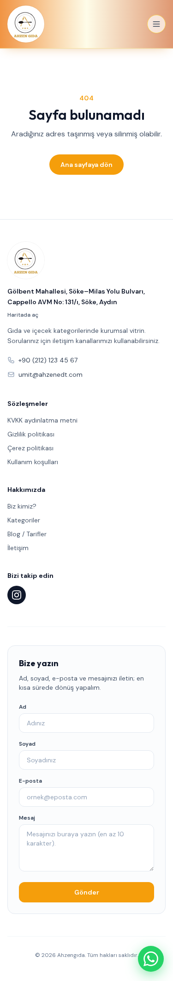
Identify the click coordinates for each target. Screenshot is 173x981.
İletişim (18, 548)
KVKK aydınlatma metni (42, 420)
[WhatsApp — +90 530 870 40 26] (151, 959)
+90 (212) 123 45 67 (48, 360)
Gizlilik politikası (30, 434)
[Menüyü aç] (156, 24)
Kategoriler (23, 520)
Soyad (27, 744)
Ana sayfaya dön (86, 164)
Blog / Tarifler (27, 534)
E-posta (30, 781)
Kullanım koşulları (32, 462)
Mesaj (27, 818)
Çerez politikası (30, 448)
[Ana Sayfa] (25, 24)
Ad (22, 707)
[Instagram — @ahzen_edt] (16, 595)
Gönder (86, 892)
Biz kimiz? (21, 506)
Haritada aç (22, 315)
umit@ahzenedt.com (50, 374)
